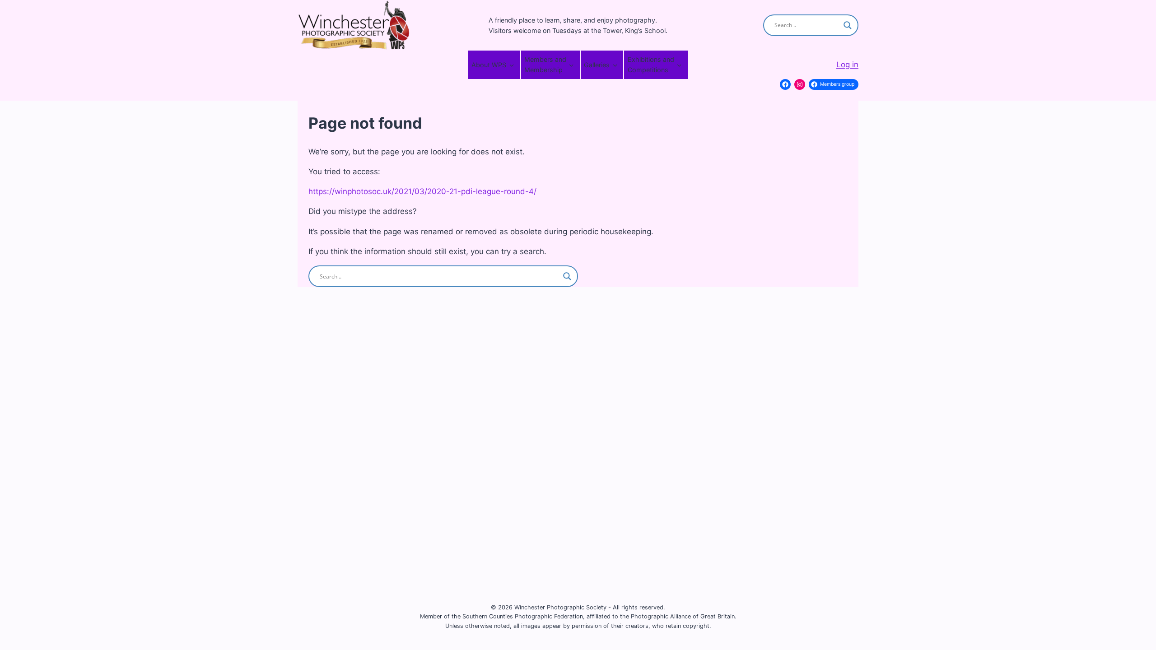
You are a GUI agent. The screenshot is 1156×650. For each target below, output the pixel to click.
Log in (847, 64)
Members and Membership (545, 65)
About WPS (488, 65)
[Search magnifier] (847, 25)
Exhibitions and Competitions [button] (651, 65)
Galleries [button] (597, 65)
